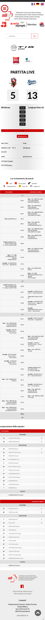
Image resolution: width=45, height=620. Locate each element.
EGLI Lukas (12, 523)
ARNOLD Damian (14, 463)
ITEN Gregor (12, 540)
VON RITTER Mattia (14, 438)
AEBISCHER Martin (14, 441)
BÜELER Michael (13, 456)
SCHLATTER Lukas (14, 551)
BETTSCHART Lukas (15, 466)
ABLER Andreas (13, 508)
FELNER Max (12, 530)
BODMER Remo (13, 481)
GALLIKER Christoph (15, 533)
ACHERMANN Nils (14, 473)
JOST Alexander (13, 544)
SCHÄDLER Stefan (14, 484)
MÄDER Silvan (13, 488)
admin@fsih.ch (22, 615)
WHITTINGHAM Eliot (15, 555)
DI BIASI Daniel (13, 519)
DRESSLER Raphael (14, 526)
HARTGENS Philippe (14, 477)
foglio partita (23, 136)
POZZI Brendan (13, 512)
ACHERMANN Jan (14, 459)
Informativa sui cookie (22, 593)
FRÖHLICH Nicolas (14, 470)
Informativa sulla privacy (22, 591)
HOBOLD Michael (14, 537)
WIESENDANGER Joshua (16, 558)
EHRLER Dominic (13, 449)
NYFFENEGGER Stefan (15, 547)
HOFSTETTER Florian (15, 452)
